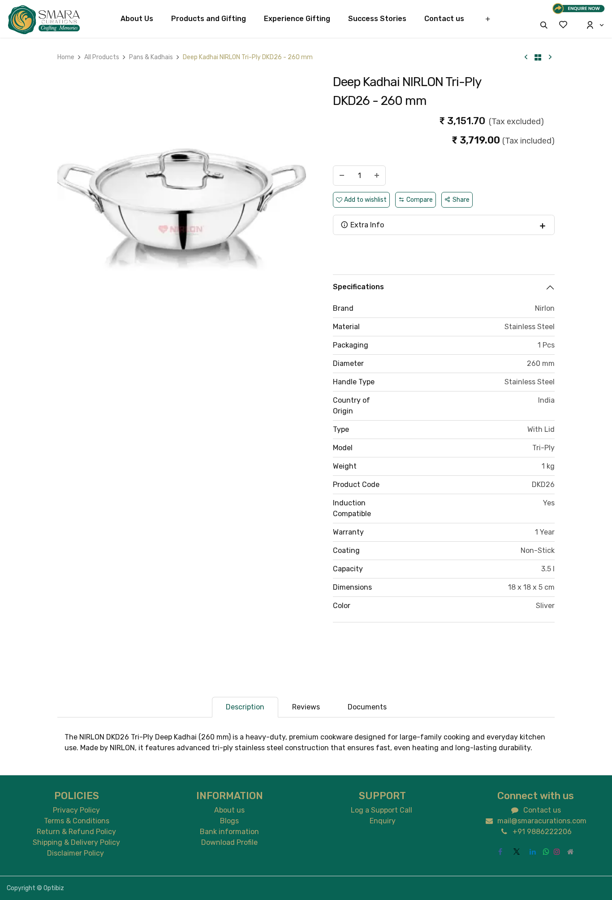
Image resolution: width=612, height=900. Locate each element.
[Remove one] (341, 175)
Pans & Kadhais (151, 57)
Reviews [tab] (306, 707)
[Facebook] (500, 851)
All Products (101, 57)
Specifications (358, 287)
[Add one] (376, 175)
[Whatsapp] (546, 851)
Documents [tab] (367, 707)
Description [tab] (245, 707)
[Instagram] (557, 851)
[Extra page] (571, 851)
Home (65, 57)
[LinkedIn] (533, 851)
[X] (516, 851)
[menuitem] (137, 19)
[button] (544, 25)
